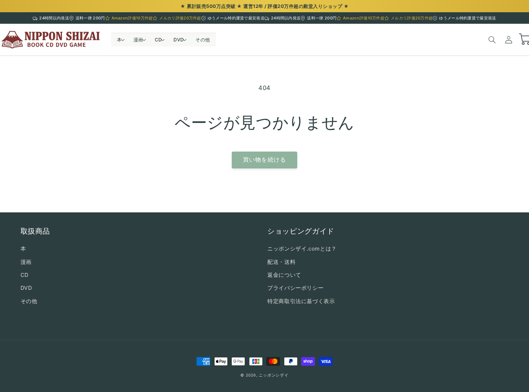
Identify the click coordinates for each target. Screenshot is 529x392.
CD (25, 275)
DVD (26, 288)
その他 (29, 301)
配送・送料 (281, 262)
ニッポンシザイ (273, 375)
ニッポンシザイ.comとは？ (302, 248)
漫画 (26, 262)
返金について (284, 275)
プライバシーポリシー (295, 288)
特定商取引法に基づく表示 (301, 301)
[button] (119, 39)
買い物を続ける (264, 159)
